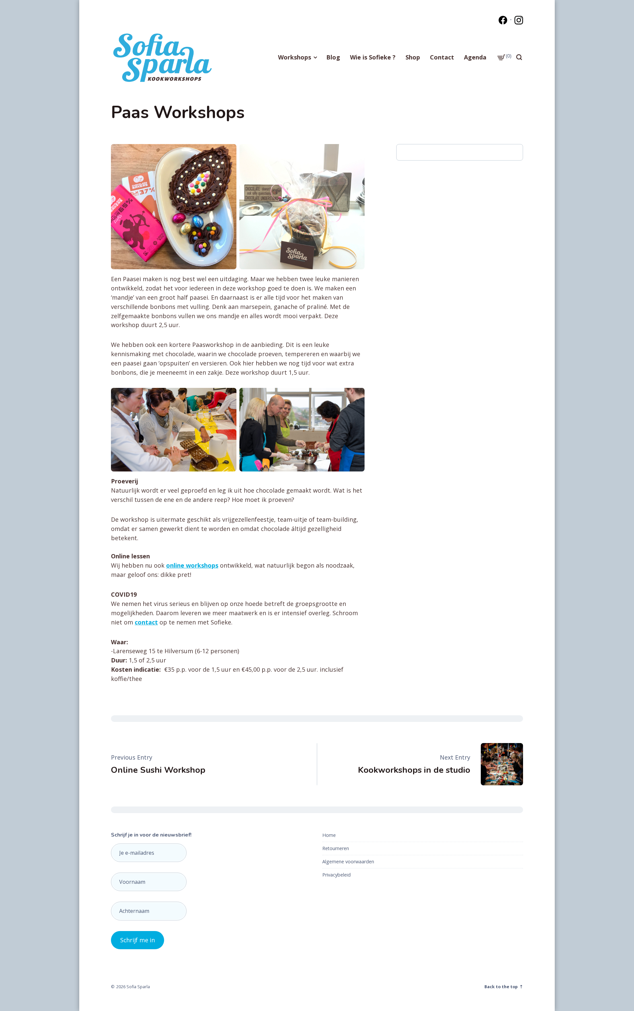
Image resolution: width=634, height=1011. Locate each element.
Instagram (518, 20)
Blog (333, 57)
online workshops (192, 565)
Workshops (294, 57)
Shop (412, 57)
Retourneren (335, 848)
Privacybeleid (336, 875)
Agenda (475, 57)
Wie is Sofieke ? (373, 57)
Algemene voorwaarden (348, 861)
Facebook (503, 20)
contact (146, 622)
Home (329, 835)
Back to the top (501, 987)
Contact (442, 57)
